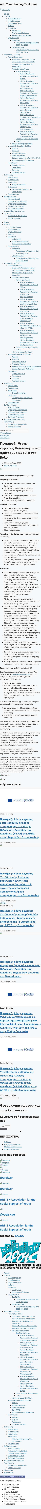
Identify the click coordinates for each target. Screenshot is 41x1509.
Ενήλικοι (15, 1420)
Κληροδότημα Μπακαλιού (21, 35)
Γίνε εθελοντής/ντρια (16, 206)
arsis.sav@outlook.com (21, 674)
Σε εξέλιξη (16, 40)
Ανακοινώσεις (13, 180)
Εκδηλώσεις (12, 187)
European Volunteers (16, 209)
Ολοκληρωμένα (18, 47)
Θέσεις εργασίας (14, 218)
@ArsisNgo (7, 1214)
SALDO (19, 1236)
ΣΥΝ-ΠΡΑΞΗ (16, 1410)
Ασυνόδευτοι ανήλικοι (20, 69)
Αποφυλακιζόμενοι (19, 153)
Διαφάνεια (12, 28)
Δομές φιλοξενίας (23, 1333)
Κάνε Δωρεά (8, 1470)
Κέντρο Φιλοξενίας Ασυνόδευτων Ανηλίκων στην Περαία (29, 100)
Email (2, 1126)
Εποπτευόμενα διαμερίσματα (27, 139)
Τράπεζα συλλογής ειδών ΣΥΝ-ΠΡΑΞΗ (26, 158)
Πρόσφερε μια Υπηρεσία (17, 204)
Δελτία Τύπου (13, 177)
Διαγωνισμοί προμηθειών (17, 216)
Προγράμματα (13, 38)
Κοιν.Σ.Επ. (15, 151)
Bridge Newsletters (19, 184)
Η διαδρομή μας (14, 21)
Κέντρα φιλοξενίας (23, 71)
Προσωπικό (16, 168)
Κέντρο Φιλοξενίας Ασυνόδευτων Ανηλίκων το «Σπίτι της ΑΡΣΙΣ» (30, 117)
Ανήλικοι (15, 1417)
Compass (15, 170)
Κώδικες (11, 26)
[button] (12, 1477)
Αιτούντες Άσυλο (18, 156)
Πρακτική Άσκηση (18, 172)
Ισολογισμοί (16, 31)
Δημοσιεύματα (13, 194)
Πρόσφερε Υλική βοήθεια (17, 201)
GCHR (18, 141)
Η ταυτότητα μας (14, 19)
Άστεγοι (15, 148)
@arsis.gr (6, 1177)
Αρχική (6, 14)
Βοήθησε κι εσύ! (10, 197)
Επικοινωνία (8, 1473)
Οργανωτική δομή (14, 23)
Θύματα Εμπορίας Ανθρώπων (23, 160)
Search (2, 431)
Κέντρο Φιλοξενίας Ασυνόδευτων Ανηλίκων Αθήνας (29, 76)
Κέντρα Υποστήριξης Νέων (22, 144)
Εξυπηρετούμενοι (18, 165)
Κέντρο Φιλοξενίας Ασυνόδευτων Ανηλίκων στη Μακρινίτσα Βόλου (29, 93)
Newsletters (12, 182)
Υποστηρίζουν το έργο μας (14, 211)
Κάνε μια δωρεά (14, 199)
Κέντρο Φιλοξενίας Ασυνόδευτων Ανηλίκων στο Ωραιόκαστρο (29, 134)
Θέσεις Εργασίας (10, 465)
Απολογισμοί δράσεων (20, 33)
